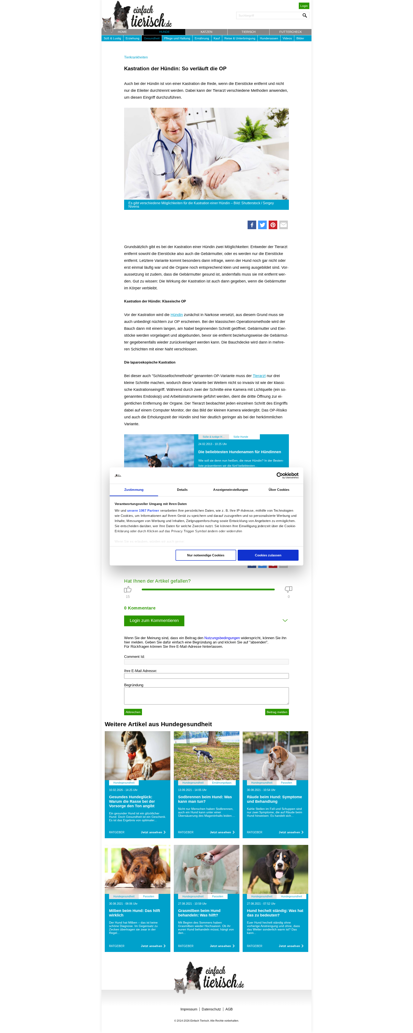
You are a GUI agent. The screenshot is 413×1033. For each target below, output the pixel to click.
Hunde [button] (164, 32)
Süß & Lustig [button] (112, 38)
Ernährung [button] (202, 38)
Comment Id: (134, 657)
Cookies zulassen (268, 555)
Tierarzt (259, 376)
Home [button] (122, 32)
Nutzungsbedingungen (222, 638)
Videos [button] (287, 38)
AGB (229, 1009)
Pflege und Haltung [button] (177, 38)
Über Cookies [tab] (279, 489)
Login (304, 6)
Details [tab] (182, 489)
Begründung (133, 685)
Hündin (177, 315)
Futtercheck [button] (290, 32)
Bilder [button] (300, 38)
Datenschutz (211, 1009)
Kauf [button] (217, 38)
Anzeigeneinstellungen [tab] (230, 489)
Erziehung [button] (132, 38)
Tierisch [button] (249, 32)
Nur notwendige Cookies (205, 555)
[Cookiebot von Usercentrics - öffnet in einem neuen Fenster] (280, 475)
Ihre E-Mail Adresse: (140, 671)
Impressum (188, 1009)
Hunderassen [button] (269, 38)
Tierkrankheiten (136, 57)
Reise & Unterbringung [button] (239, 38)
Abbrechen (133, 712)
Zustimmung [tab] (133, 489)
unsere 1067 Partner (143, 510)
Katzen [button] (206, 32)
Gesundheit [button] (152, 38)
